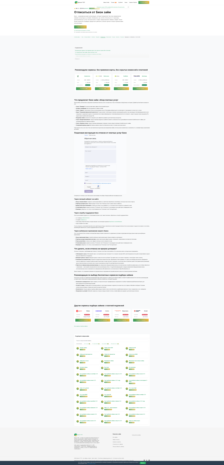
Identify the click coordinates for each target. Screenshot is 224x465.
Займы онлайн (106, 2)
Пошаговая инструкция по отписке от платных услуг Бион (88, 54)
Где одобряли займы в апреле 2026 (88, 414)
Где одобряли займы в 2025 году (112, 380)
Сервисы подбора (133, 2)
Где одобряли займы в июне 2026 (137, 414)
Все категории (79, 343)
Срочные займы (83, 367)
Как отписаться (81, 27)
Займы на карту (116, 439)
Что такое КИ (107, 394)
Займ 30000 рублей (84, 388)
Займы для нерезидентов (86, 354)
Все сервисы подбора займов (81, 326)
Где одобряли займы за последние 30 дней (138, 381)
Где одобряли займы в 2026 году (137, 401)
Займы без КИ (132, 347)
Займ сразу (106, 76)
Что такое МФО (83, 394)
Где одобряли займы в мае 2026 (112, 414)
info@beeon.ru (83, 219)
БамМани (125, 76)
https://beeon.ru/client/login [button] (114, 201)
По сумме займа (95, 343)
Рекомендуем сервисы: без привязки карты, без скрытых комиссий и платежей (92, 50)
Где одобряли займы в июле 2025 (137, 373)
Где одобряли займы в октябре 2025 (113, 388)
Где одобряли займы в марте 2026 (137, 407)
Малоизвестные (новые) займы (136, 360)
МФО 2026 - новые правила (110, 407)
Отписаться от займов (118, 444)
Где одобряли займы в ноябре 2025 (137, 394)
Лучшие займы (83, 347)
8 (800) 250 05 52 (85, 217)
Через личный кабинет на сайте (83, 56)
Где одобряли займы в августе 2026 (113, 420)
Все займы (115, 437)
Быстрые (106, 367)
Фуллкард (144, 76)
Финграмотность (114, 343)
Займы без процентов (109, 354)
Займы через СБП (108, 347)
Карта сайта (94, 458)
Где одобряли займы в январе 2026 (112, 401)
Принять (143, 462)
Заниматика (87, 76)
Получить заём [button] (102, 88)
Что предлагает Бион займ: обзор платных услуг (86, 52)
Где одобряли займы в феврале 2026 (89, 407)
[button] (100, 164)
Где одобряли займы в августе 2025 (113, 373)
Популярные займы (109, 360)
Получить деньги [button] (144, 2)
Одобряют (120, 2)
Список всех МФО (133, 354)
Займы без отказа (84, 360)
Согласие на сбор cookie (118, 458)
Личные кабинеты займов (118, 446)
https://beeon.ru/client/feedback (115, 221)
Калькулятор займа (136, 435)
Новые (126, 2)
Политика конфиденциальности (105, 458)
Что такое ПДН (132, 388)
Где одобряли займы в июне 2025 (88, 380)
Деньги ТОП (80, 434)
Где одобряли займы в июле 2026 (88, 420)
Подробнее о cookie (91, 463)
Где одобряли (105, 343)
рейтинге (86, 8)
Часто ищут (87, 343)
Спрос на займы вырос (134, 420)
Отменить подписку (83, 320)
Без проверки (132, 367)
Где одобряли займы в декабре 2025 (88, 401)
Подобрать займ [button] (83, 88)
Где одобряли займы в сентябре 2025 (89, 373)
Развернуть (77, 58)
